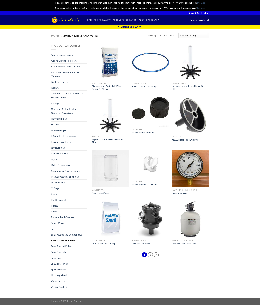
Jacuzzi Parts (58, 147)
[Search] (208, 20)
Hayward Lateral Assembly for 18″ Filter (188, 87)
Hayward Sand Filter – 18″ (184, 243)
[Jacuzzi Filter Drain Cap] (150, 112)
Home (89, 20)
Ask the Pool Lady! (149, 20)
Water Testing (58, 281)
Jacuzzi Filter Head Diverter (185, 139)
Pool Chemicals (59, 199)
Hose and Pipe (58, 130)
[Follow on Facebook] (202, 13)
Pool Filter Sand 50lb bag (103, 243)
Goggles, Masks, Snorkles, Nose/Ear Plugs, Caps (64, 110)
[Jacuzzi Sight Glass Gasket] (150, 164)
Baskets (55, 87)
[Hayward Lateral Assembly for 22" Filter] (110, 115)
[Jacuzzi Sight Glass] (110, 168)
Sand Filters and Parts (63, 240)
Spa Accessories (59, 263)
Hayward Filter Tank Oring (144, 86)
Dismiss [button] (201, 2)
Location (131, 20)
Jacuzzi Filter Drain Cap (143, 132)
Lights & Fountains (60, 165)
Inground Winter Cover (63, 141)
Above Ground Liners (62, 54)
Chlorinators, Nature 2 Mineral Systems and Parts (67, 95)
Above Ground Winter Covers (66, 66)
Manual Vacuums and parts (65, 176)
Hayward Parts (59, 118)
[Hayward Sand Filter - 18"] (190, 219)
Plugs (54, 194)
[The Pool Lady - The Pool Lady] (66, 20)
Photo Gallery (102, 20)
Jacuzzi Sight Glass (101, 193)
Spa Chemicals (58, 269)
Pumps (54, 205)
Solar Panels (57, 257)
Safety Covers (58, 223)
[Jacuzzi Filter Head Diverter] (190, 115)
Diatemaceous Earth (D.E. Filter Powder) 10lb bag (107, 87)
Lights (54, 159)
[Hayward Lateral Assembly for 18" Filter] (190, 62)
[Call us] (207, 13)
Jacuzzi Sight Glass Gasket (144, 184)
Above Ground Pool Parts (64, 60)
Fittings (55, 103)
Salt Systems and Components (66, 234)
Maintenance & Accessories (65, 170)
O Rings (55, 188)
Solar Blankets (58, 252)
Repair (54, 211)
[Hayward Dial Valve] (150, 219)
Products (118, 20)
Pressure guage (179, 193)
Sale (53, 228)
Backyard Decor (59, 81)
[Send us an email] (205, 13)
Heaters (55, 124)
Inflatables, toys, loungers (64, 136)
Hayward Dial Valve (141, 243)
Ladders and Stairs (60, 153)
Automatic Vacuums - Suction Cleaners (66, 74)
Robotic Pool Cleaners (62, 217)
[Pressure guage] (190, 168)
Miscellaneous (58, 182)
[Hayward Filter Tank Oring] (150, 62)
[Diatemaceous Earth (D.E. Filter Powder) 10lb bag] (110, 62)
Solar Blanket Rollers (62, 246)
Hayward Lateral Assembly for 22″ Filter (108, 141)
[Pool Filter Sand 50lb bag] (110, 219)
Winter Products (59, 286)
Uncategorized (59, 275)
